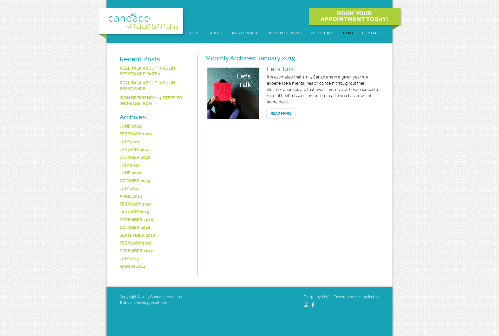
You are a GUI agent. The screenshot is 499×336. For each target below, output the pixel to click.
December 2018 (136, 219)
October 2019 (135, 180)
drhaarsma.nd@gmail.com (145, 303)
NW (325, 297)
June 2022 (130, 126)
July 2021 (129, 141)
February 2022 (136, 133)
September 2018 (137, 235)
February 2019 (136, 204)
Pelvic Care (322, 33)
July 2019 (129, 188)
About (216, 33)
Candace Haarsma (141, 21)
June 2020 (130, 172)
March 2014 (132, 266)
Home (195, 33)
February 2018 (136, 243)
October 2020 (135, 157)
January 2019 (134, 211)
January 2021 (134, 149)
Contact (371, 33)
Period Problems (285, 33)
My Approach (245, 33)
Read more (281, 113)
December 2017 (136, 250)
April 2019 (131, 196)
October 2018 (135, 227)
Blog (348, 33)
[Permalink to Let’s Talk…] (233, 93)
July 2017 (129, 258)
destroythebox (367, 297)
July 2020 (130, 165)
